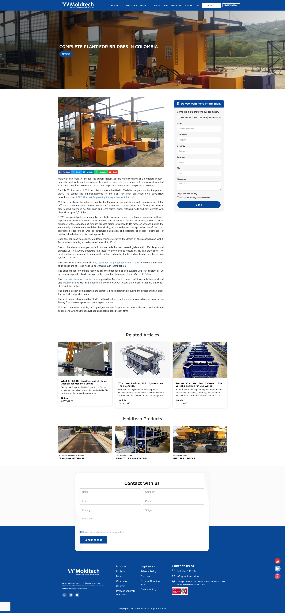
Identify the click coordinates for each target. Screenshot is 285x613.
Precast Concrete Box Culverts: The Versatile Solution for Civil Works (199, 384)
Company (182, 134)
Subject (181, 157)
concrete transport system (77, 279)
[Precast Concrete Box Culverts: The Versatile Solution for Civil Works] (223, 386)
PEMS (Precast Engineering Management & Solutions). (105, 197)
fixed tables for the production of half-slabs (115, 262)
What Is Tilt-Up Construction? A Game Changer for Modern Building (84, 382)
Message (181, 179)
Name (180, 123)
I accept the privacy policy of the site (194, 198)
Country (181, 146)
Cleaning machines (71, 458)
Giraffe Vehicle (184, 458)
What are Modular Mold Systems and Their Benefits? (141, 384)
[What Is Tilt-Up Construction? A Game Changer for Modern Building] (108, 384)
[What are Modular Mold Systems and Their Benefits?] (165, 386)
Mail (179, 168)
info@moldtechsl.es (188, 576)
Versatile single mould (132, 458)
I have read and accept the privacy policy (103, 532)
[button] (64, 172)
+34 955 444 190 (187, 570)
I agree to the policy (187, 193)
